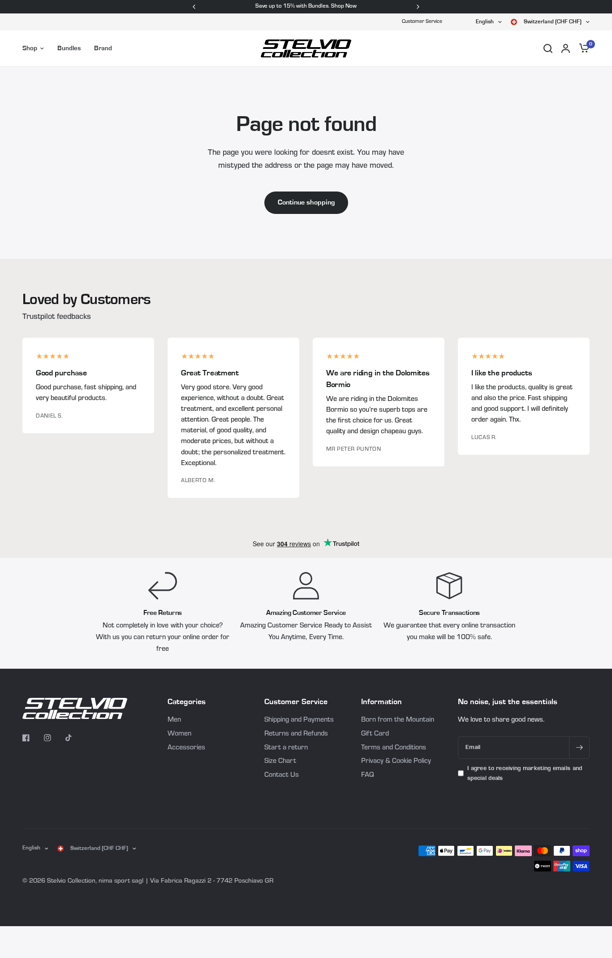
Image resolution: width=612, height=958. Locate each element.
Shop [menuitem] (29, 48)
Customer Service (422, 22)
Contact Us (281, 775)
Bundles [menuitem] (69, 48)
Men (174, 720)
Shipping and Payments (299, 720)
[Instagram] (54, 738)
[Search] (548, 48)
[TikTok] (75, 738)
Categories (187, 702)
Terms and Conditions (393, 748)
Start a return (286, 748)
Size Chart (280, 761)
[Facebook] (32, 738)
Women (179, 734)
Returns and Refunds (296, 734)
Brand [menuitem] (103, 48)
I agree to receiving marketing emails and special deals (524, 773)
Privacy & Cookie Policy (396, 761)
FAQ (367, 775)
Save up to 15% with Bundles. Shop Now (306, 6)
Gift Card (375, 734)
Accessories (186, 748)
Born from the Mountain (397, 720)
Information (381, 702)
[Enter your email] (579, 747)
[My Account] (565, 48)
